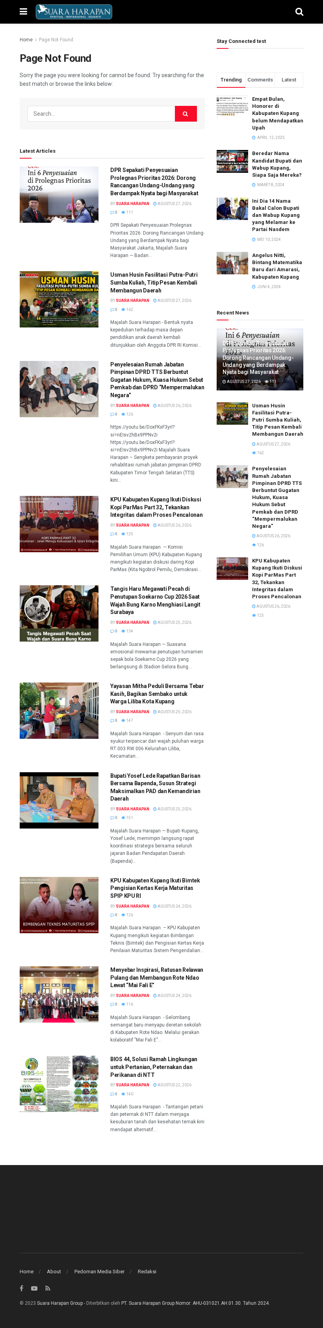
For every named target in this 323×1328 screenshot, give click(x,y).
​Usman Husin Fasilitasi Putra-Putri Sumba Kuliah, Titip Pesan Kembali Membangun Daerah (153, 282)
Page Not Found (56, 40)
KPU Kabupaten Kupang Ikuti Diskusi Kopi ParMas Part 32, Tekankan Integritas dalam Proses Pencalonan (156, 507)
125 (129, 534)
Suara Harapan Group (60, 1303)
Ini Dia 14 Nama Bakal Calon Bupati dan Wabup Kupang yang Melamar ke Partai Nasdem (276, 215)
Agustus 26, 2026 (174, 405)
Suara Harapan (132, 204)
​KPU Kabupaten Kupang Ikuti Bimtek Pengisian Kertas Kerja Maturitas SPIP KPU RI (155, 888)
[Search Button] (186, 114)
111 (129, 212)
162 (129, 309)
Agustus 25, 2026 (174, 622)
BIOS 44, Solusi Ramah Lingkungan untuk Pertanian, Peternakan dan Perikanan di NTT (153, 1067)
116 (129, 1004)
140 (129, 1094)
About (54, 1271)
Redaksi (147, 1271)
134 (129, 631)
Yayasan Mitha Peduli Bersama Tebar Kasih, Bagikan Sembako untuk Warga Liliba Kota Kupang (157, 694)
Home (26, 40)
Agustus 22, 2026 (174, 1085)
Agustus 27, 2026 (174, 204)
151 (129, 818)
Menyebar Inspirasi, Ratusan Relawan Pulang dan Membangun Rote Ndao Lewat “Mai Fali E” (156, 977)
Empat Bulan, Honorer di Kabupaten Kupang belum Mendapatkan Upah (277, 113)
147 (129, 720)
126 (129, 414)
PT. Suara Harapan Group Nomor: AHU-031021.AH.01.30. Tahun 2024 (195, 1303)
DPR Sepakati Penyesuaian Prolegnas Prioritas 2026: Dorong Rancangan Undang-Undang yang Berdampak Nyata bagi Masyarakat (258, 357)
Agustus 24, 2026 (174, 906)
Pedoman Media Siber (99, 1271)
